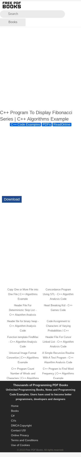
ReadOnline (61, 124)
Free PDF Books (34, 450)
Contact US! (18, 430)
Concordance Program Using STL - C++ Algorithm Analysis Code (58, 294)
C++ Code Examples (25, 124)
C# (13, 415)
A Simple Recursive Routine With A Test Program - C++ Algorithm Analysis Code (58, 357)
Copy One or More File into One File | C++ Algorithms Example (22, 294)
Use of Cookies (20, 445)
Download (12, 199)
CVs (13, 420)
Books (12, 22)
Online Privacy (20, 435)
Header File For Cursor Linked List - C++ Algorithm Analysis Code (58, 342)
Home (14, 405)
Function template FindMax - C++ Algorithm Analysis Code (22, 342)
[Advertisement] (40, 68)
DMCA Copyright (21, 425)
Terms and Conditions (24, 440)
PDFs (47, 124)
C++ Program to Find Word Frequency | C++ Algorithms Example (58, 373)
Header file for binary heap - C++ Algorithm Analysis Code (23, 326)
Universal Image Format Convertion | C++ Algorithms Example (23, 357)
